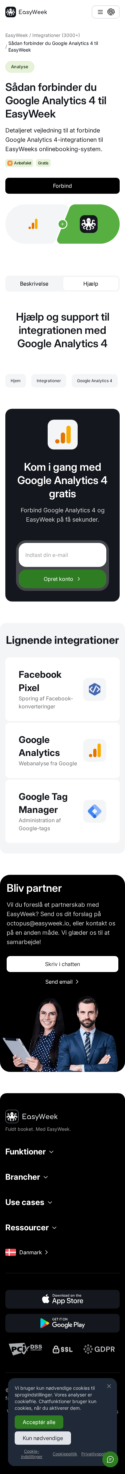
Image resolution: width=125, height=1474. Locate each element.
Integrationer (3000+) (56, 35)
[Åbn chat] (110, 1459)
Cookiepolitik (65, 1453)
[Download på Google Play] (62, 1323)
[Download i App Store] (62, 1299)
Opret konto (58, 579)
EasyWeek (16, 35)
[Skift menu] (106, 12)
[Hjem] (26, 12)
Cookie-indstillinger (32, 1454)
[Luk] (109, 1386)
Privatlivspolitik (95, 1453)
